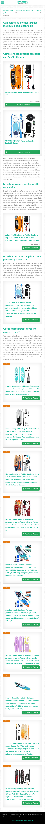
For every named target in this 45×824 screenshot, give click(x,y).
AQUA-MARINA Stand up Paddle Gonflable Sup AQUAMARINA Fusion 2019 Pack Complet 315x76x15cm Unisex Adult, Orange (22, 237)
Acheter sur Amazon (23, 105)
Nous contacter (28, 820)
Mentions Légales (17, 820)
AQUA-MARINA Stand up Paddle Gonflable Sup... (22, 93)
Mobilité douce (8, 10)
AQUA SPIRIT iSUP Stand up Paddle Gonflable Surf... (19, 142)
